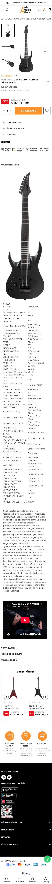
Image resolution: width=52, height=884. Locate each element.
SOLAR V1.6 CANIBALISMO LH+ (11, 707)
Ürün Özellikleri (10, 165)
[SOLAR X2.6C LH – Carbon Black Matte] (39, 688)
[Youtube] (9, 777)
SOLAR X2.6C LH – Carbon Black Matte (36, 707)
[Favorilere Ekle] (47, 110)
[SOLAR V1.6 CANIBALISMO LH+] (13, 688)
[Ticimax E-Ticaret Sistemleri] (26, 873)
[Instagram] (3, 777)
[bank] (26, 864)
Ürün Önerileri (9, 660)
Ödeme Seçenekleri (11, 654)
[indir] (7, 811)
